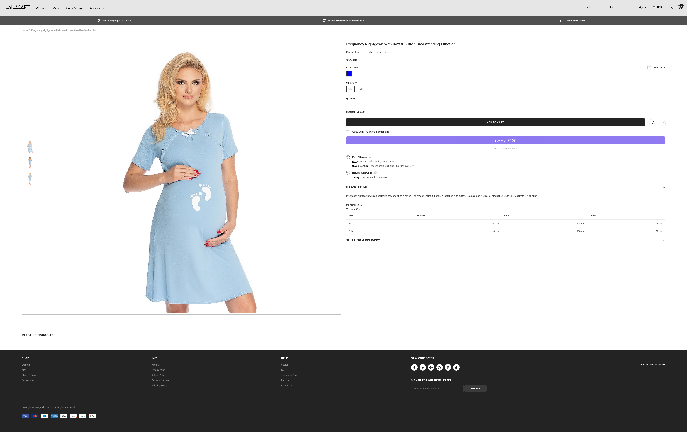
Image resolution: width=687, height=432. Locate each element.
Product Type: (353, 52)
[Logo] (17, 7)
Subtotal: (350, 112)
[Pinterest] (448, 367)
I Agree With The (359, 131)
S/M (350, 89)
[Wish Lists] (653, 122)
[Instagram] (439, 367)
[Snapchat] (456, 367)
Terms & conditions (379, 131)
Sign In (642, 7)
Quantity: (350, 98)
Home (25, 30)
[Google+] (431, 367)
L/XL (361, 89)
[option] (114, 20)
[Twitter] (423, 367)
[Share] (663, 122)
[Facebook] (414, 367)
